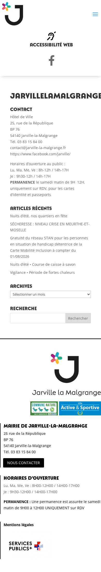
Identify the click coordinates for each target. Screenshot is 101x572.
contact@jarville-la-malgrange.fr (38, 147)
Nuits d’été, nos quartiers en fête (38, 215)
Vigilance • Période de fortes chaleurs (42, 272)
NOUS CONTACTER (23, 462)
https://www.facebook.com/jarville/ (40, 153)
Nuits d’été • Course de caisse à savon (43, 264)
